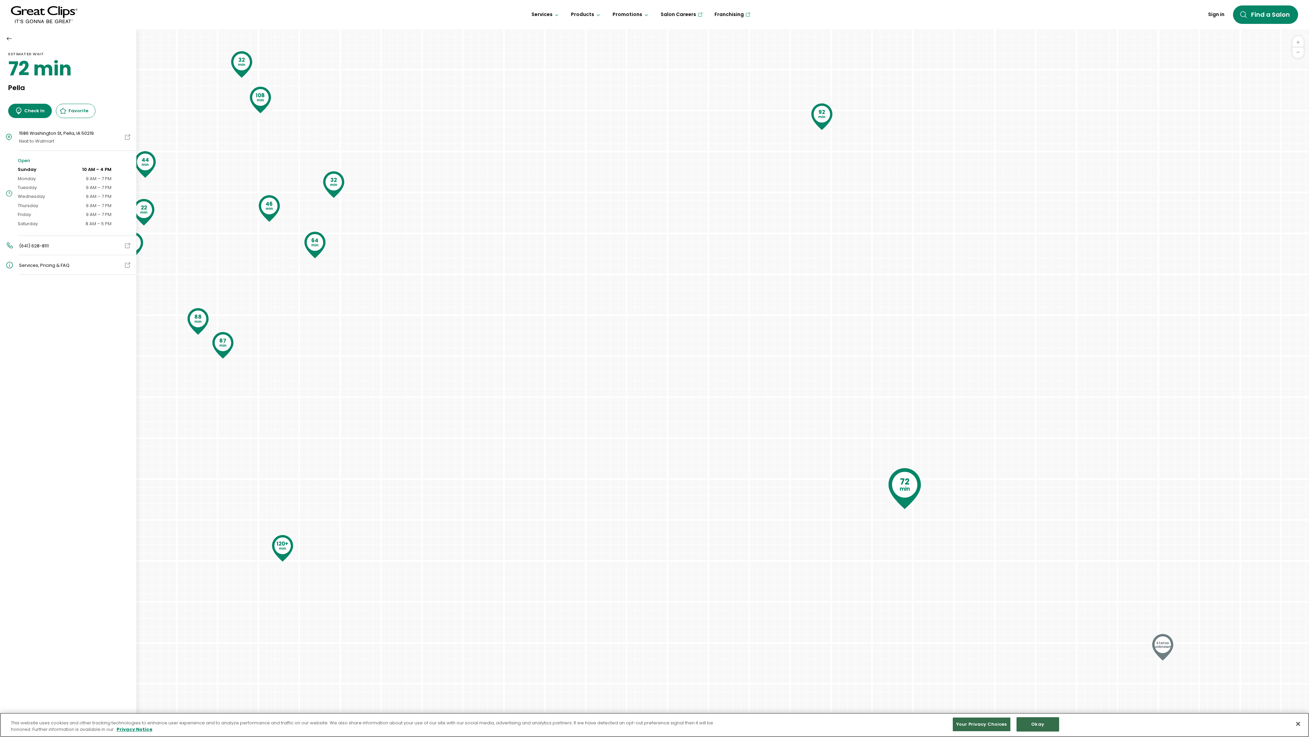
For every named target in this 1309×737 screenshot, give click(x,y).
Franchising (729, 14)
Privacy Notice (134, 729)
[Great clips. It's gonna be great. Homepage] (44, 14)
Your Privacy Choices (981, 724)
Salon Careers (678, 14)
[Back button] (9, 38)
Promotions (627, 14)
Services (542, 14)
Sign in (1216, 14)
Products (582, 14)
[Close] (1298, 723)
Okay (1037, 724)
